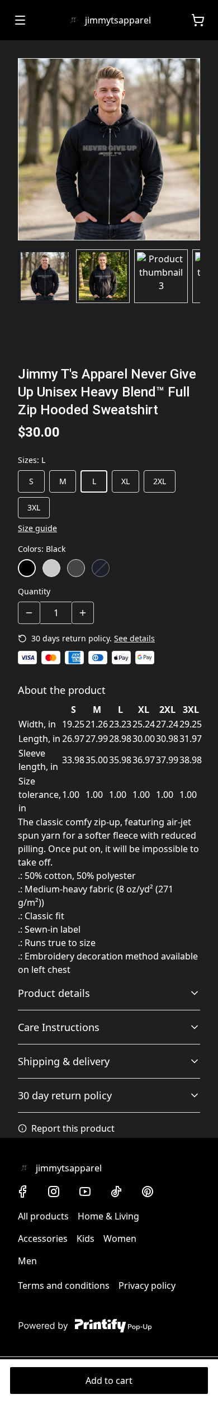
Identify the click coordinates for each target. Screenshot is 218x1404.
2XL (159, 481)
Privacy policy (147, 1285)
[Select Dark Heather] (76, 568)
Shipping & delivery (64, 1061)
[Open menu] (20, 20)
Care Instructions (58, 1027)
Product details (54, 993)
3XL (33, 507)
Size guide (37, 528)
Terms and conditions (64, 1285)
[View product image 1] (45, 276)
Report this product (73, 1128)
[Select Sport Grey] (51, 568)
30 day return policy (65, 1095)
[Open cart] (198, 20)
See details (134, 638)
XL (125, 481)
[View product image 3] (161, 276)
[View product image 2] (103, 276)
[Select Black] (27, 568)
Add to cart (109, 1380)
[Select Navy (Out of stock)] (101, 568)
